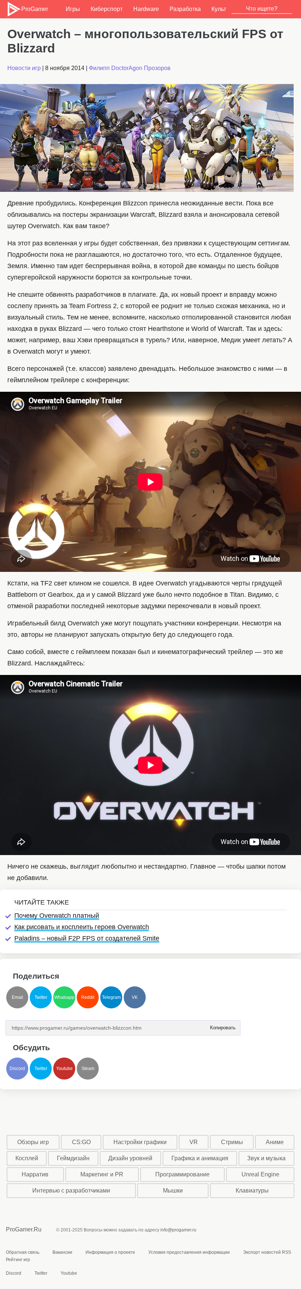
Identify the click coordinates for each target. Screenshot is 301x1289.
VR (193, 1142)
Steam (87, 1068)
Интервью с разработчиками (71, 1190)
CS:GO (81, 1142)
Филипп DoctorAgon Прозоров (130, 68)
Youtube (64, 1068)
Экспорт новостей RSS (267, 1252)
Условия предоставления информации (189, 1252)
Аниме (275, 1142)
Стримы (232, 1142)
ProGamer (34, 9)
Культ (218, 9)
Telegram (111, 997)
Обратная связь (22, 1252)
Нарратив (35, 1174)
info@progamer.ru (178, 1230)
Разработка (185, 9)
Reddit (87, 997)
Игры (73, 9)
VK (135, 997)
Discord (17, 1068)
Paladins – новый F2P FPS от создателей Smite (86, 938)
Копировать (222, 1025)
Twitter (41, 997)
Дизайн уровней (130, 1158)
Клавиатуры (252, 1190)
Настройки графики (140, 1142)
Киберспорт (107, 9)
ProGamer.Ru (23, 1229)
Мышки (173, 1190)
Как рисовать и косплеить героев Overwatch (81, 927)
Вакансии (62, 1252)
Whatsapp (64, 997)
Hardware (146, 9)
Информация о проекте (110, 1252)
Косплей (26, 1158)
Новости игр (24, 68)
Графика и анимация (199, 1158)
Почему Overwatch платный (56, 915)
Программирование (182, 1174)
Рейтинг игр (18, 1259)
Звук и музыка (266, 1158)
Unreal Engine (260, 1174)
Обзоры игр (33, 1142)
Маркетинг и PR (101, 1174)
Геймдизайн (73, 1158)
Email (17, 997)
